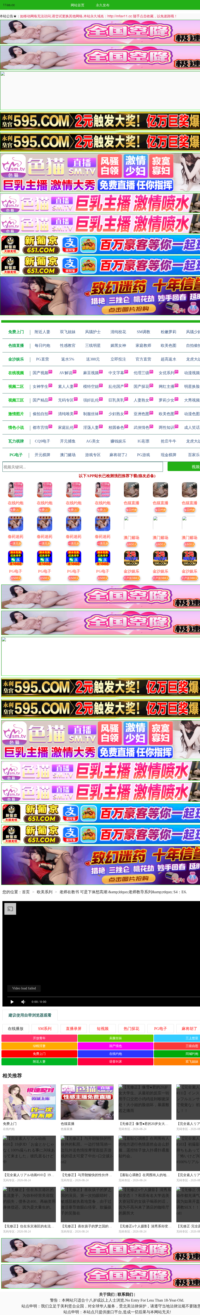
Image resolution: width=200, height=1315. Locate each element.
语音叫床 (115, 1061)
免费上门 (15, 509)
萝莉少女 (166, 400)
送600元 (131, 544)
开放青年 (39, 1038)
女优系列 (166, 373)
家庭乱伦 (66, 427)
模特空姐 (91, 386)
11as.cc (9, 4)
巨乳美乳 (116, 400)
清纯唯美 (66, 414)
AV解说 (65, 373)
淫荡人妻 (91, 427)
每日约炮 (131, 509)
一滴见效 (15, 543)
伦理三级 (141, 373)
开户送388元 (131, 578)
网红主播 (166, 386)
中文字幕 (116, 373)
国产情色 (115, 1046)
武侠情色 (141, 427)
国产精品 (40, 400)
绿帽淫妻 (39, 1046)
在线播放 (15, 1029)
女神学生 (40, 386)
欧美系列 (44, 892)
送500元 (15, 578)
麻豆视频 (91, 373)
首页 (26, 892)
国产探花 (141, 386)
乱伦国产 (116, 386)
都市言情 (40, 427)
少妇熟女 (116, 414)
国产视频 (40, 373)
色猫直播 (67, 1124)
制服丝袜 (91, 414)
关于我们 (107, 1294)
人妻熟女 (141, 400)
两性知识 (166, 427)
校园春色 (116, 427)
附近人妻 (39, 1061)
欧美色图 (166, 414)
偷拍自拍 (40, 414)
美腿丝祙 (115, 1038)
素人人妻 (66, 386)
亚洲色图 (141, 414)
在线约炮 (115, 1054)
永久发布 (103, 4)
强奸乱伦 (91, 400)
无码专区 (66, 400)
